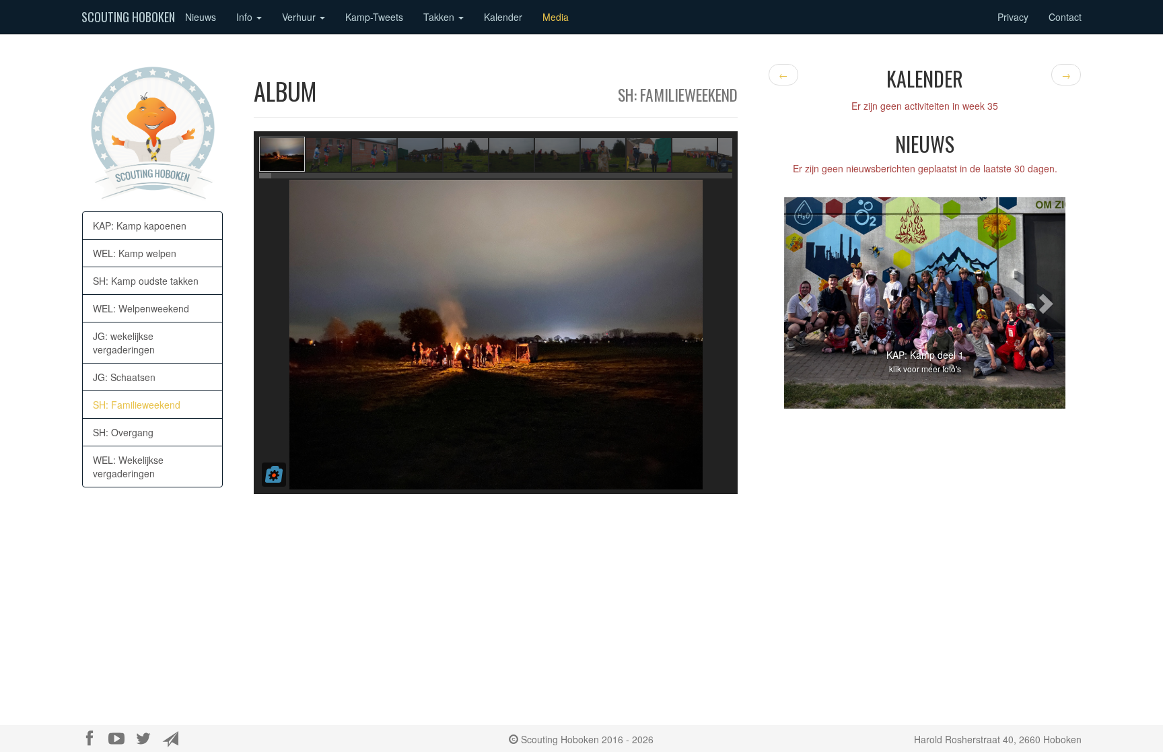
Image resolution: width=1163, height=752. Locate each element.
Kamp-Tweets (374, 17)
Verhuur (300, 17)
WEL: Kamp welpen (134, 253)
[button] (805, 302)
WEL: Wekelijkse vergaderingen (128, 466)
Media (555, 17)
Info (245, 17)
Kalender (503, 17)
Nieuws (200, 17)
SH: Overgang (123, 432)
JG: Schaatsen (124, 377)
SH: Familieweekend (136, 404)
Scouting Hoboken (128, 17)
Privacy (1012, 17)
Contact (1065, 17)
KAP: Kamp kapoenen (139, 225)
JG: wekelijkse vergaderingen (124, 342)
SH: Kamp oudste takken (146, 280)
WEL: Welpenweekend (141, 308)
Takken (440, 17)
